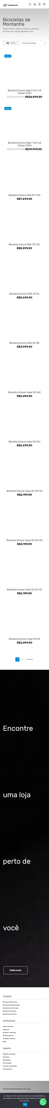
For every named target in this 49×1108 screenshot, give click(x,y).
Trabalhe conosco (9, 1038)
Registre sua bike (9, 1054)
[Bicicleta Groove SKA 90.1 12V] (24, 174)
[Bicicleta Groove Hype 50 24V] (24, 371)
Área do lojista (8, 1035)
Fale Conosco (7, 1069)
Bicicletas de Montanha (11, 1005)
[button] (44, 4)
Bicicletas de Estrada (10, 1008)
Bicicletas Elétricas (10, 1002)
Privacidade (7, 1063)
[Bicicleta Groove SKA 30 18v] (24, 322)
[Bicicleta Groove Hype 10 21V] (24, 618)
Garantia (6, 1057)
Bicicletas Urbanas (10, 1011)
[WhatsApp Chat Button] (43, 1102)
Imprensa (6, 1029)
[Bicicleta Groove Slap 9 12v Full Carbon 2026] (24, 69)
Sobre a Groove (8, 1026)
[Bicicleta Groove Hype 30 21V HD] (24, 470)
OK (25, 1104)
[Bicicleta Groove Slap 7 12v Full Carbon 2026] (24, 122)
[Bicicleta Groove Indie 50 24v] (24, 420)
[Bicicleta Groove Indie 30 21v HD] (24, 568)
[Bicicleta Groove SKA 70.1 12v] (24, 223)
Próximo (30, 659)
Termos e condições (10, 1066)
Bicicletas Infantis (10, 1014)
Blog (4, 1041)
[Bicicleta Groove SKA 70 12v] (24, 273)
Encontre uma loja (9, 1032)
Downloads (7, 1060)
